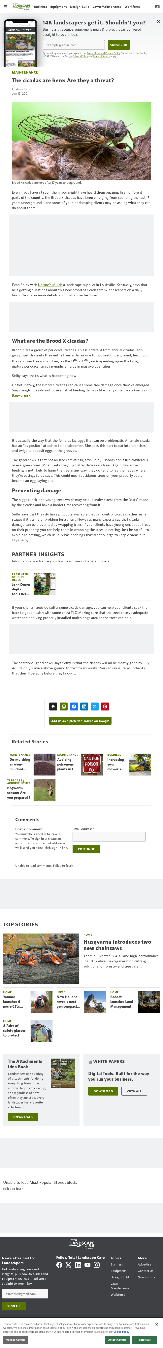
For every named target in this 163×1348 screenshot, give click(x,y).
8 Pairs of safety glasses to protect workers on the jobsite (14, 1031)
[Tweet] (95, 706)
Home (87, 934)
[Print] (53, 706)
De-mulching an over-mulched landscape (20, 764)
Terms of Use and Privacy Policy (103, 53)
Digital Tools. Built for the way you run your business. (118, 1076)
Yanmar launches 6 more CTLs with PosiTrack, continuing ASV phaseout (14, 1002)
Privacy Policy (80, 56)
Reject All (144, 1339)
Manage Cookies (16, 1339)
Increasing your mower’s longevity (115, 764)
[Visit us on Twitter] (68, 1264)
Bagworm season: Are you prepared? (18, 793)
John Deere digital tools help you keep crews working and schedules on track (21, 589)
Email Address (84, 828)
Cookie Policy (121, 1331)
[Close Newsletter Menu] (158, 21)
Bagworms (20, 395)
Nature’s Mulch (50, 284)
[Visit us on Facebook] (59, 1264)
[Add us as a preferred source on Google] (64, 706)
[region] (81, 1333)
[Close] (156, 1324)
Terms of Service (101, 56)
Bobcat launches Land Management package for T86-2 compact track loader (122, 1002)
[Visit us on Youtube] (87, 1264)
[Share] (74, 706)
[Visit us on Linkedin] (78, 1264)
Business (114, 754)
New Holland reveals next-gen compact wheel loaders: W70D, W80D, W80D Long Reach (68, 1002)
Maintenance (25, 72)
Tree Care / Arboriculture (19, 782)
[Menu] (5, 6)
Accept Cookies (117, 1339)
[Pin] (105, 706)
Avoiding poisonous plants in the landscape (67, 764)
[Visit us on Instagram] (97, 1264)
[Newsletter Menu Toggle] (157, 6)
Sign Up (13, 1306)
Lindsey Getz (21, 89)
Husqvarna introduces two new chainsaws (117, 944)
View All (134, 1091)
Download (23, 1117)
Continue (86, 849)
